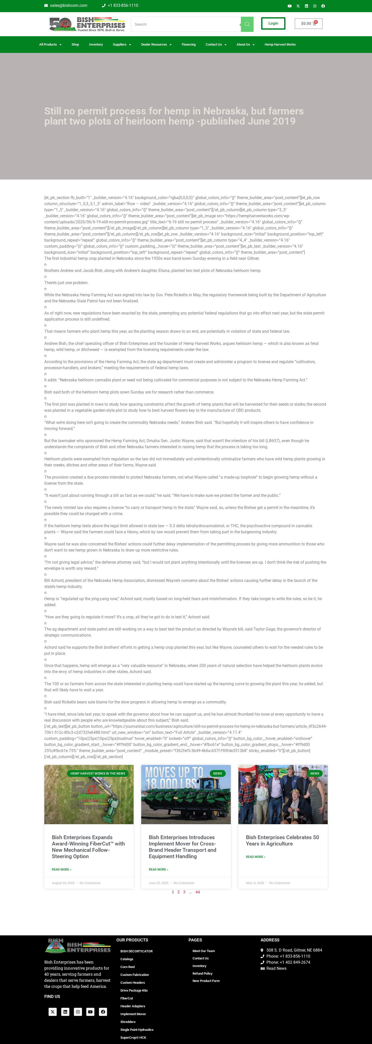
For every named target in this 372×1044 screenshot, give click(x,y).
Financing (189, 44)
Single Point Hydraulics (137, 1030)
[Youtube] (289, 6)
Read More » (61, 869)
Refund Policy (202, 973)
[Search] (247, 24)
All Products (48, 44)
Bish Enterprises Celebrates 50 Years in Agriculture (282, 840)
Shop (75, 44)
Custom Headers (132, 982)
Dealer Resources (154, 44)
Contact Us (201, 958)
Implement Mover (133, 1014)
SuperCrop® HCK (133, 1037)
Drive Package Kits (134, 990)
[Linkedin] (306, 6)
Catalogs (126, 959)
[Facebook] (323, 6)
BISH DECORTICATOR (136, 951)
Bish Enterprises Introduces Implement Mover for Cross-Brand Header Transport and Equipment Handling (182, 847)
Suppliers (120, 44)
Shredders (128, 1022)
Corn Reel (127, 967)
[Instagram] (314, 6)
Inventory (96, 44)
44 (197, 891)
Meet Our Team (204, 951)
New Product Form (206, 981)
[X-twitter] (298, 6)
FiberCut (126, 998)
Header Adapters (132, 1006)
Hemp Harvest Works (280, 44)
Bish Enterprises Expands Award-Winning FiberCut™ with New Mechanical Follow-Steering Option (88, 847)
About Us (243, 44)
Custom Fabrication (134, 975)
